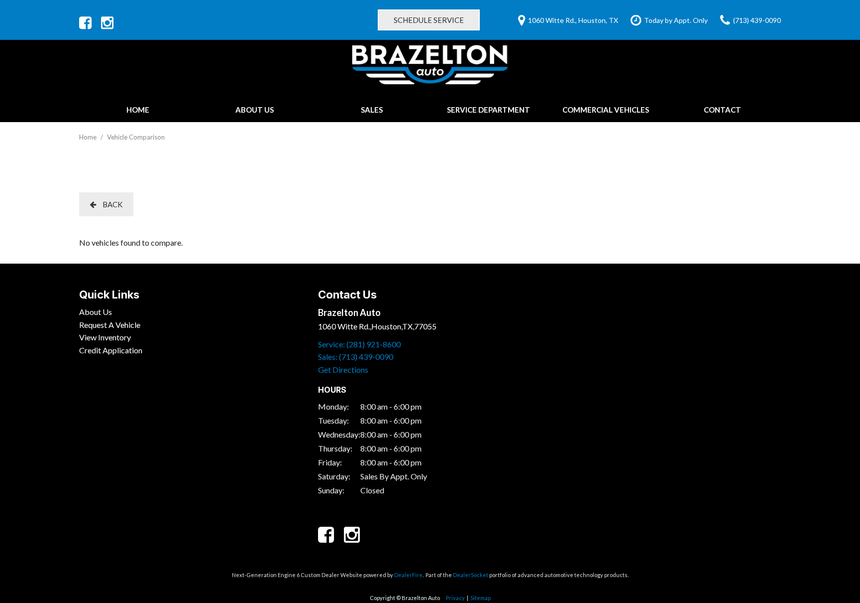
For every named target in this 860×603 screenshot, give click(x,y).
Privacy (455, 598)
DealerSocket (470, 575)
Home (137, 109)
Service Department (488, 109)
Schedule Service (429, 19)
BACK (111, 204)
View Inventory (105, 337)
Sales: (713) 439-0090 (355, 356)
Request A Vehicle (109, 324)
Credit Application (110, 350)
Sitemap (480, 598)
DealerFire (408, 575)
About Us (254, 109)
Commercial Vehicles (605, 109)
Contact (722, 109)
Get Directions (343, 369)
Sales (372, 109)
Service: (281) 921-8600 (359, 344)
